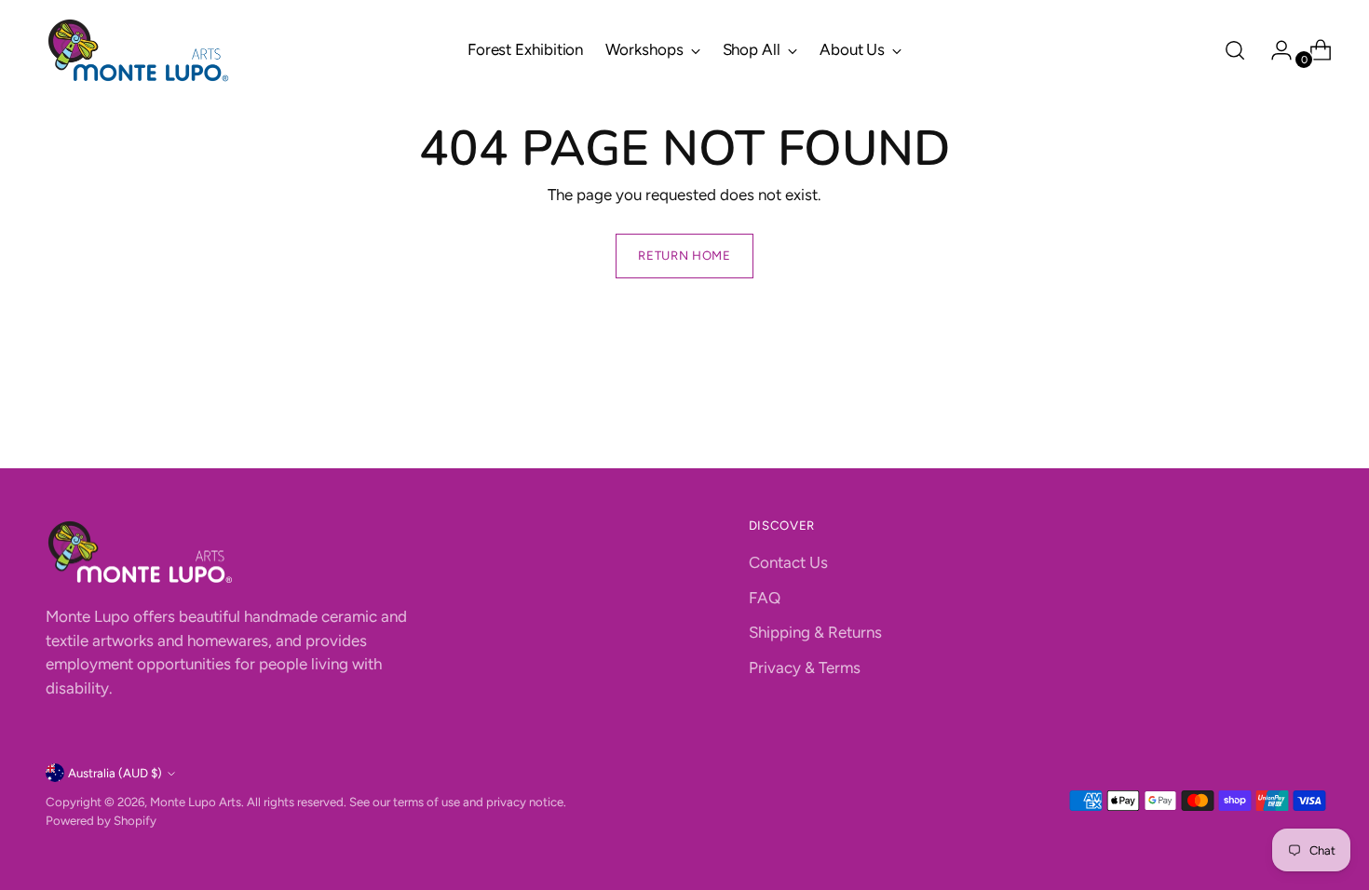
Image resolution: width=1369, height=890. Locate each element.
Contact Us (788, 562)
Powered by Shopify (101, 820)
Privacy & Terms (805, 667)
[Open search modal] (1235, 50)
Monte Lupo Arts (195, 801)
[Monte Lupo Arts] (139, 50)
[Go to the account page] (1274, 50)
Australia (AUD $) (115, 772)
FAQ (764, 597)
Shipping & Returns (815, 632)
